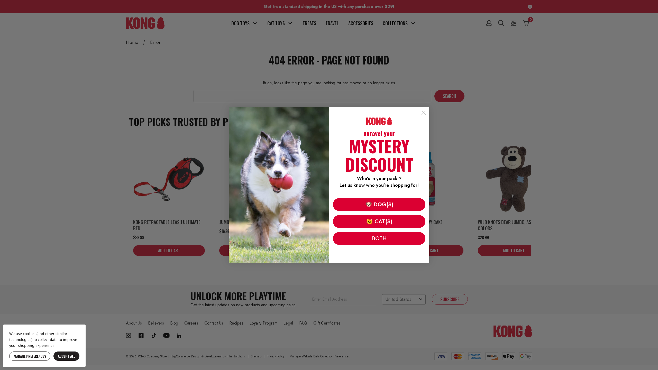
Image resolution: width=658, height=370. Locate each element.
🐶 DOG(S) (379, 204)
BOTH (379, 238)
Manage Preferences (30, 356)
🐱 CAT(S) (379, 221)
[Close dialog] (423, 112)
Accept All (66, 356)
